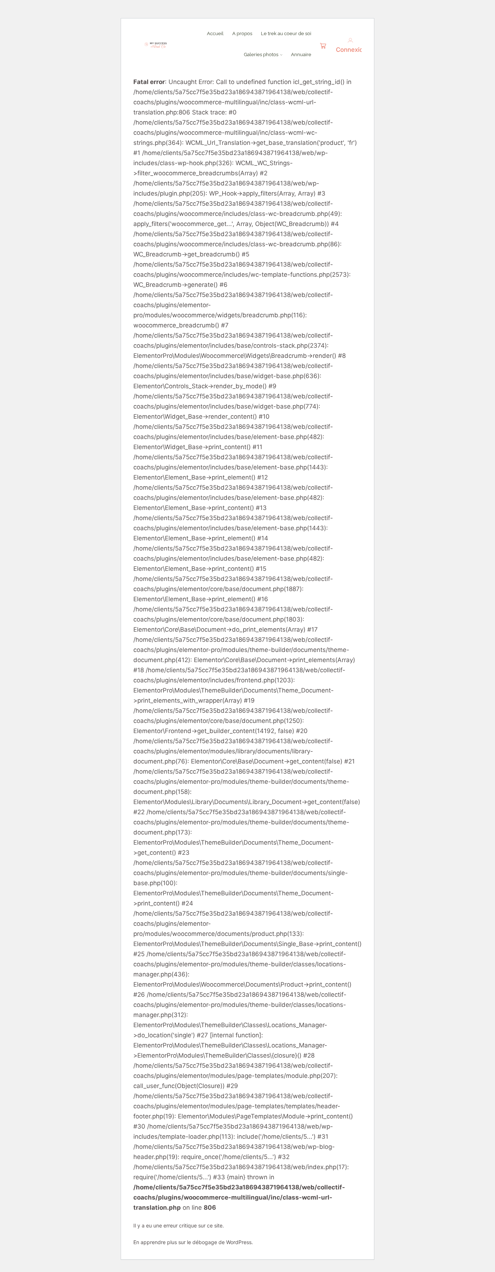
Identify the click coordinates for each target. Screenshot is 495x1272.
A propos (242, 33)
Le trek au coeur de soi (286, 33)
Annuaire (301, 54)
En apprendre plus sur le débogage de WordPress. (193, 1242)
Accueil (215, 33)
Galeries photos (261, 54)
